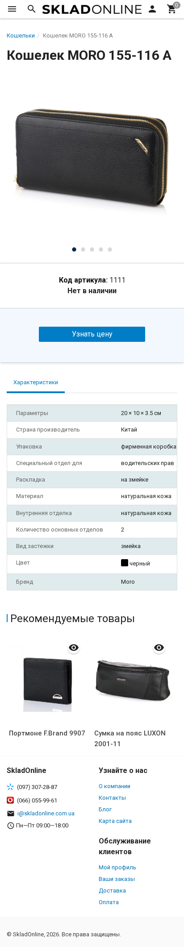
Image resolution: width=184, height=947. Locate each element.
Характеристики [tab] (35, 382)
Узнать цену (92, 334)
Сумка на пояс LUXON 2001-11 (130, 738)
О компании (114, 786)
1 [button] (74, 249)
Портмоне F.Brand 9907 (47, 733)
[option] (92, 156)
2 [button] (83, 249)
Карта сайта (115, 821)
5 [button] (109, 249)
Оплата (109, 902)
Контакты (112, 797)
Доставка (112, 890)
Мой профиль (117, 867)
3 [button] (92, 249)
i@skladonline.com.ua (46, 813)
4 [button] (100, 249)
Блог (105, 809)
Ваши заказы (117, 879)
